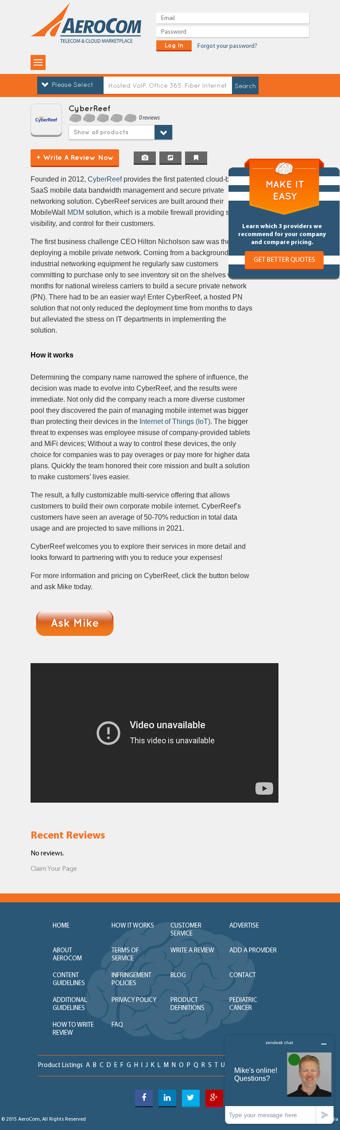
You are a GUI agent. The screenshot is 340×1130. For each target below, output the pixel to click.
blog (178, 975)
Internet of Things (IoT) (174, 421)
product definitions (187, 1004)
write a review (192, 950)
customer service (185, 930)
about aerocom (67, 954)
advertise (244, 926)
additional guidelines (70, 1004)
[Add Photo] (145, 158)
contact (242, 975)
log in (174, 45)
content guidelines (69, 979)
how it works (133, 926)
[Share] (170, 158)
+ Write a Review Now (75, 157)
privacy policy (134, 1000)
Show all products (100, 132)
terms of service (125, 954)
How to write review (73, 1029)
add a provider (253, 950)
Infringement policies (131, 979)
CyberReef (105, 179)
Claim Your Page (54, 869)
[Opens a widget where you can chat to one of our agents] (279, 1079)
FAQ (117, 1025)
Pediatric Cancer (243, 1004)
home (61, 926)
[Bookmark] (196, 158)
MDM (75, 212)
